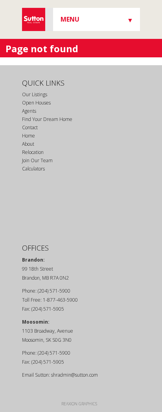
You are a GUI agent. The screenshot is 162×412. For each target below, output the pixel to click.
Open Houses (36, 102)
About (28, 144)
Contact (30, 127)
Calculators (33, 168)
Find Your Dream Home (47, 119)
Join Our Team (37, 160)
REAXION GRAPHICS (79, 404)
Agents (29, 111)
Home (28, 135)
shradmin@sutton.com (74, 375)
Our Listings (34, 94)
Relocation (33, 152)
